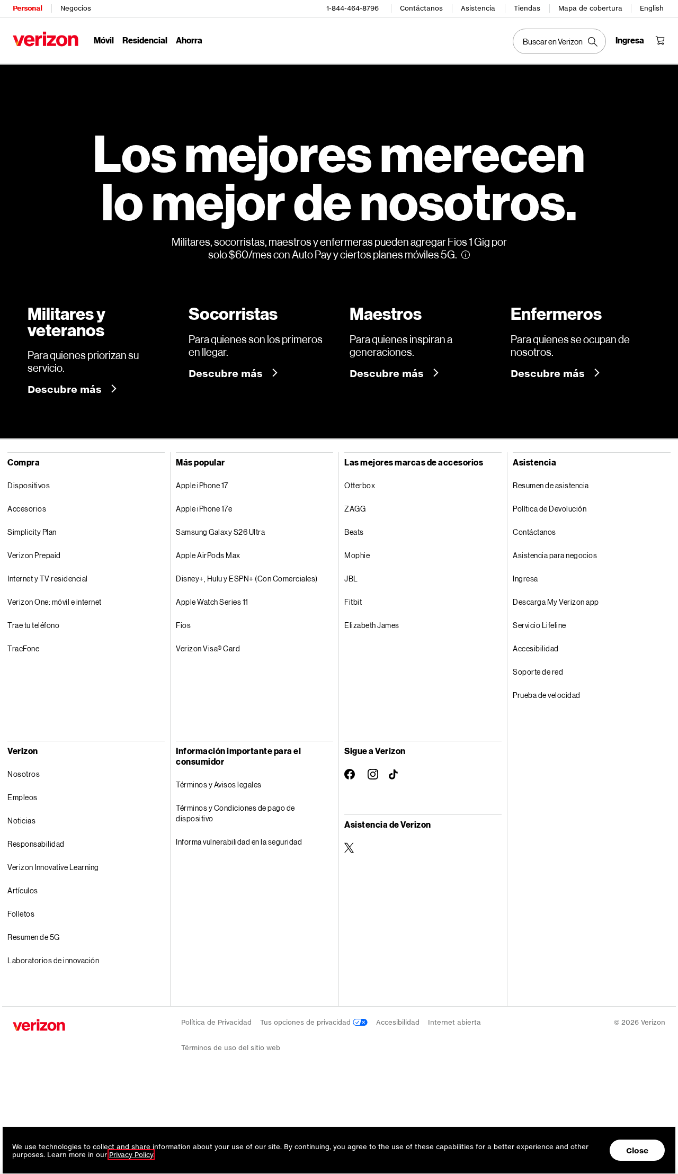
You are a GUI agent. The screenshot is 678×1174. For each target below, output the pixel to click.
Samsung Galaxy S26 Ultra (220, 531)
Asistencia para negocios (555, 555)
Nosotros (23, 773)
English (652, 8)
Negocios (75, 8)
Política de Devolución (549, 508)
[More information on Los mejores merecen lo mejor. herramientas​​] (465, 254)
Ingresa (525, 578)
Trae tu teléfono (33, 625)
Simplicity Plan (32, 531)
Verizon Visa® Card (208, 648)
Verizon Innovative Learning (53, 867)
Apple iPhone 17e (204, 508)
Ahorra (189, 40)
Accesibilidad (536, 648)
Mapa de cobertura (590, 8)
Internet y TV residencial (47, 578)
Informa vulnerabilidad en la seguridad (239, 841)
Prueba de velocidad (547, 695)
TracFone (23, 648)
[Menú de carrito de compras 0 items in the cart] (660, 40)
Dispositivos (28, 485)
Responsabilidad (36, 843)
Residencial (144, 40)
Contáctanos (421, 8)
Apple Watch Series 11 (212, 601)
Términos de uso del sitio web (230, 1048)
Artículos (22, 890)
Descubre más (66, 389)
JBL (351, 578)
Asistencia (478, 8)
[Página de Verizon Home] (45, 39)
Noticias (21, 820)
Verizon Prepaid (34, 555)
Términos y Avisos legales (219, 784)
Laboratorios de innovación (53, 960)
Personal (27, 8)
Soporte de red (538, 671)
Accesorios (26, 508)
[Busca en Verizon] (559, 41)
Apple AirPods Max (208, 555)
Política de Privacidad (216, 1022)
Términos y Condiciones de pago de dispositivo (235, 813)
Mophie (357, 555)
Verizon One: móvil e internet (54, 601)
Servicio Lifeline (539, 625)
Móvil (104, 40)
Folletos (20, 913)
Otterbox (359, 485)
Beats (354, 531)
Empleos (22, 797)
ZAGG (354, 508)
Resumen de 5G (33, 937)
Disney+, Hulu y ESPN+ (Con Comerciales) (247, 578)
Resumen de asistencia (551, 485)
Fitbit (353, 601)
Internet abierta (454, 1022)
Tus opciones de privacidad (306, 1022)
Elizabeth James (371, 625)
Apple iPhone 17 (202, 485)
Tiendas (527, 8)
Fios (183, 625)
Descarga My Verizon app (556, 601)
